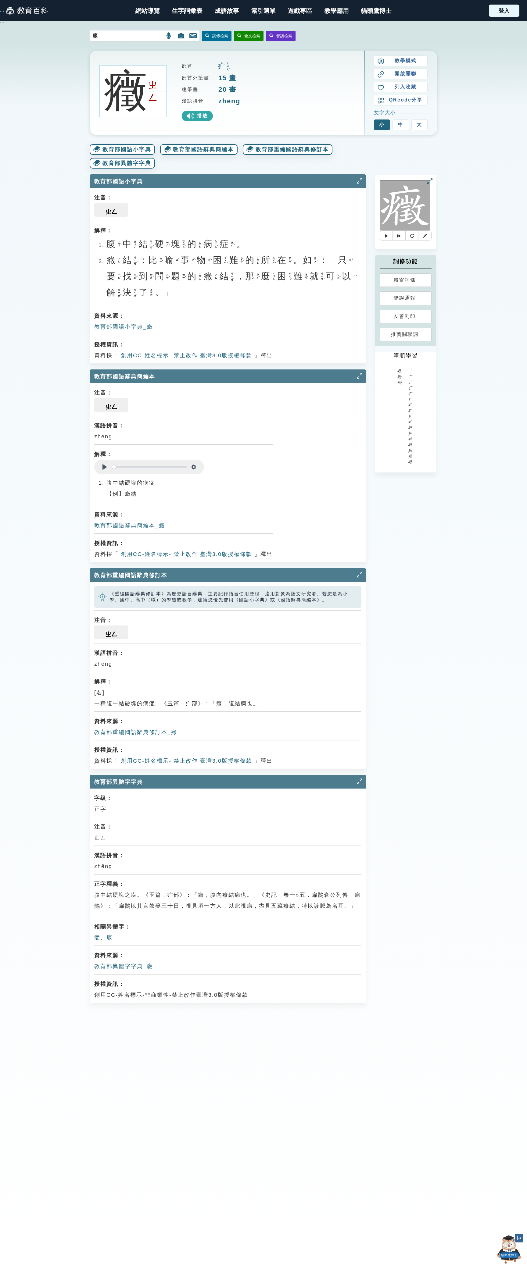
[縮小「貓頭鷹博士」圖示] (519, 1238)
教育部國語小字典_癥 (123, 327)
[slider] (149, 467)
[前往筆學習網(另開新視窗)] (424, 235)
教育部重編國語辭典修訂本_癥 (135, 732)
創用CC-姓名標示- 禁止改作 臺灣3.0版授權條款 (185, 355)
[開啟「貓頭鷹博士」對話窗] (509, 1249)
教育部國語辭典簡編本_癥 (129, 525)
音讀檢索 (284, 36)
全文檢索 (252, 36)
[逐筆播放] (399, 235)
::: (2, 10)
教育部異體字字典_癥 (123, 966)
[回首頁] (27, 10)
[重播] (412, 235)
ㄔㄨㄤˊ (228, 66)
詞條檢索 (220, 36)
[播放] (386, 235)
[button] (263, 10)
